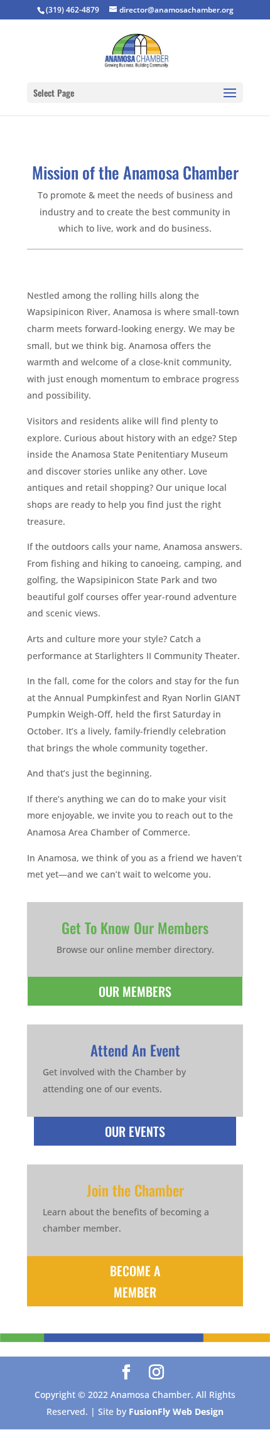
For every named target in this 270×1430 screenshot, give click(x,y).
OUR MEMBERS (135, 991)
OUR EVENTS (135, 1131)
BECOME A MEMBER (135, 1281)
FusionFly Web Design (176, 1411)
